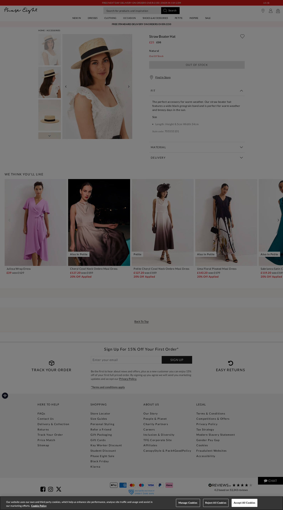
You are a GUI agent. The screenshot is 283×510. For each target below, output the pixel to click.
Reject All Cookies (215, 502)
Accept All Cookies (244, 502)
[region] (141, 503)
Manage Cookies (188, 502)
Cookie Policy (39, 505)
